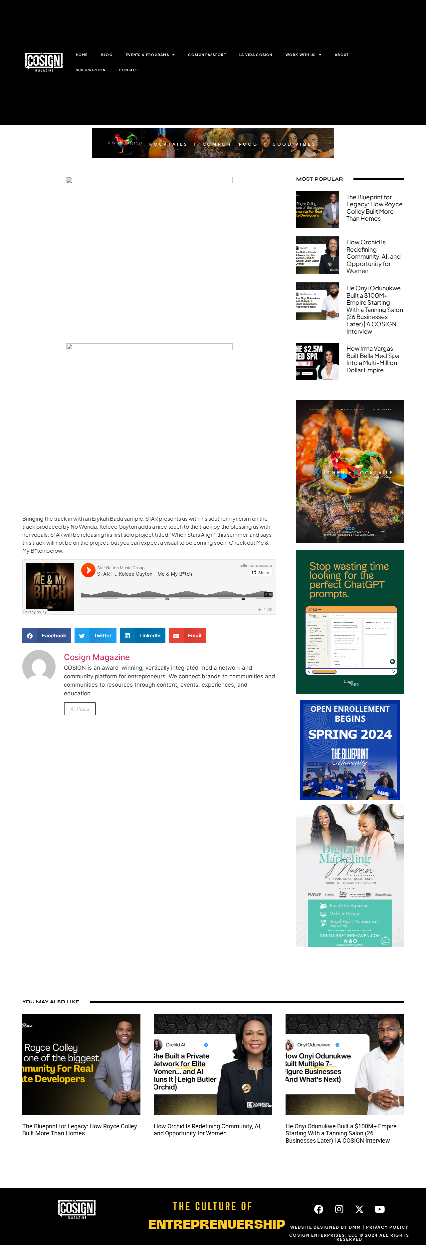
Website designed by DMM (325, 1227)
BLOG (106, 55)
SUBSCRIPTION (91, 70)
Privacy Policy (387, 1227)
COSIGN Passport (207, 55)
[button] (46, 635)
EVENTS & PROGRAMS (147, 55)
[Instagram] (339, 1209)
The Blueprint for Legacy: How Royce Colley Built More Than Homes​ (374, 207)
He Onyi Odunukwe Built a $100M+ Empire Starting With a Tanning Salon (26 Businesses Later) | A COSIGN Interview (374, 309)
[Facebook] (319, 1209)
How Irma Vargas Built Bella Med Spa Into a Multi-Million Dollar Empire (372, 359)
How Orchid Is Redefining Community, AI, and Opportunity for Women (373, 256)
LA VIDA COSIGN (255, 55)
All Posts (80, 709)
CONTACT (128, 70)
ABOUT (342, 55)
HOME (82, 55)
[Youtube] (379, 1209)
